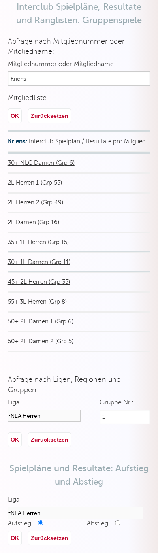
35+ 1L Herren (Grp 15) (38, 242)
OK (15, 116)
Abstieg (100, 523)
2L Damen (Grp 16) (33, 222)
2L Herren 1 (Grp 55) (35, 182)
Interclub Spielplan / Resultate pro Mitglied (87, 141)
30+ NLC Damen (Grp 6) (41, 163)
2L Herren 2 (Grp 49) (35, 202)
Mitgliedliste (27, 98)
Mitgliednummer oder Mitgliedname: (62, 64)
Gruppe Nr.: (117, 402)
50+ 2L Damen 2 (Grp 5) (40, 341)
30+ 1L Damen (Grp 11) (39, 262)
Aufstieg (22, 523)
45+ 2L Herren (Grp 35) (39, 282)
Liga (13, 402)
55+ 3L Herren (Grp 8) (37, 301)
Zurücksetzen (49, 116)
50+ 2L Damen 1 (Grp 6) (40, 321)
